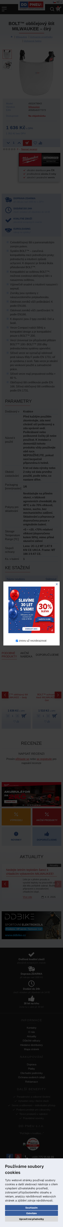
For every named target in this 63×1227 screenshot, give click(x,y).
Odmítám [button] (31, 1213)
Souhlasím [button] (31, 1207)
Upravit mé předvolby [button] (31, 1219)
